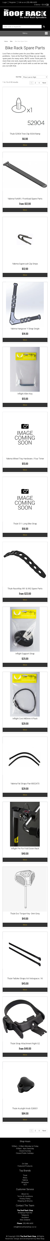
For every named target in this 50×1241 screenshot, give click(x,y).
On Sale (25, 1164)
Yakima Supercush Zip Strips (25, 263)
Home (6, 41)
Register (12, 2)
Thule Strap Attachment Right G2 (25, 1043)
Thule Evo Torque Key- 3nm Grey (25, 913)
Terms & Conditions (25, 1196)
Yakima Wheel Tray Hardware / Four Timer (25, 458)
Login (5, 2)
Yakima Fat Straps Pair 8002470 (25, 783)
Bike (11, 41)
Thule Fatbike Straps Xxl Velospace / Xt (25, 978)
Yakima (25, 1180)
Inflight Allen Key (25, 393)
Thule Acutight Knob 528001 (25, 1108)
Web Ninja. (41, 1239)
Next (44, 83)
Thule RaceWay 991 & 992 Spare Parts (25, 588)
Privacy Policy (25, 1199)
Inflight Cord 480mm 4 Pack (25, 718)
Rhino (25, 1178)
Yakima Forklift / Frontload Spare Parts (25, 198)
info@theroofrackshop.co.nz (25, 1227)
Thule (25, 1175)
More (25, 145)
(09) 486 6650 (28, 1223)
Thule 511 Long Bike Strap (25, 523)
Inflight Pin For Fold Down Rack (25, 848)
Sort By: (19, 77)
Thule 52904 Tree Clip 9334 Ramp (25, 134)
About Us (25, 1194)
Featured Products (25, 1166)
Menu (25, 33)
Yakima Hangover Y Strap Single (25, 328)
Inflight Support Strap (25, 653)
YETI (25, 1185)
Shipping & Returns (25, 1201)
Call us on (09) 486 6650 (27, 2)
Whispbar (25, 1182)
